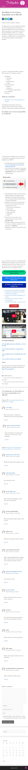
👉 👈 (14, 285)
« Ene (4, 761)
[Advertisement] (14, 56)
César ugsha (9, 407)
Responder (6, 419)
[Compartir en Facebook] (3, 19)
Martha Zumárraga (10, 491)
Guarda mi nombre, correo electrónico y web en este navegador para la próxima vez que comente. (14, 717)
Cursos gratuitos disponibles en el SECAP (14, 290)
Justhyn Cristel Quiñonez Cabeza (14, 571)
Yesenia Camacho (10, 590)
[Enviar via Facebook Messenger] (8, 19)
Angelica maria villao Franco (13, 454)
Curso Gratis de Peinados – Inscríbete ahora (15, 302)
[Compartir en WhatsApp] (6, 19)
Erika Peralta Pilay (10, 473)
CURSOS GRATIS (7, 375)
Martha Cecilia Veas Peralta (13, 425)
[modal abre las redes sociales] (11, 19)
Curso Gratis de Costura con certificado (11, 359)
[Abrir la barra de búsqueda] (26, 6)
